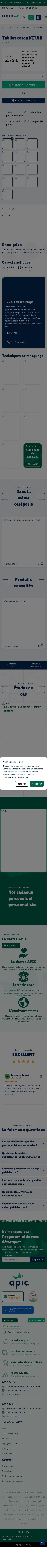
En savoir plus (23, 777)
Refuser (21, 783)
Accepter (37, 783)
